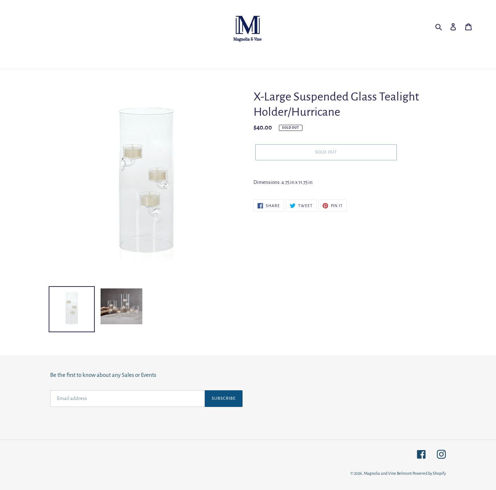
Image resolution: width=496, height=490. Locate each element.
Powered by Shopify (429, 473)
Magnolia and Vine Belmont (388, 473)
